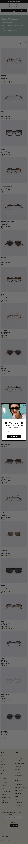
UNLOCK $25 (14, 436)
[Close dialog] (24, 405)
